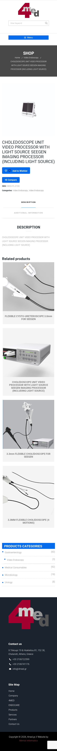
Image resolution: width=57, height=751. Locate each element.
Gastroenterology (13, 552)
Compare (12, 180)
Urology (8, 582)
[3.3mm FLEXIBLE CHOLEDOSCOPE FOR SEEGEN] (28, 424)
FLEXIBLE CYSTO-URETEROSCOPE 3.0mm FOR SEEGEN (28, 318)
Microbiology (11, 575)
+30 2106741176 (21, 664)
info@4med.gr (19, 669)
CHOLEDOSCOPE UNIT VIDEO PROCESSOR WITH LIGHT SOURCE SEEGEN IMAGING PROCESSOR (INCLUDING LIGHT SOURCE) (28, 386)
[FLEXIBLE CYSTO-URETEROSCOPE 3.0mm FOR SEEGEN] (28, 286)
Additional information (28, 213)
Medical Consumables (16, 567)
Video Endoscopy (31, 57)
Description (28, 202)
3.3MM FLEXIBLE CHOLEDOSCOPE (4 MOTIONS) (28, 521)
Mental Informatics (28, 740)
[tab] (28, 202)
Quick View (15, 309)
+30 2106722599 (21, 659)
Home (17, 57)
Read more (41, 309)
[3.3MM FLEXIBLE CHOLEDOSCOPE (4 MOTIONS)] (28, 490)
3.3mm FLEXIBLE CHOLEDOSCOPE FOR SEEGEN (28, 455)
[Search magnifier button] (46, 23)
